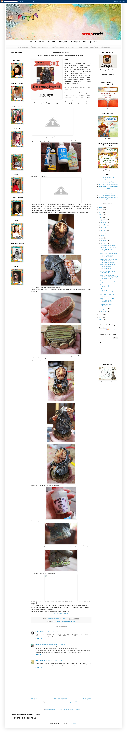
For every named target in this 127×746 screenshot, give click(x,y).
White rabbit (40, 660)
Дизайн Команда (108, 178)
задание (108, 189)
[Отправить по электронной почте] (70, 619)
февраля (104, 309)
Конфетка (108, 180)
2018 (101, 207)
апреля (103, 240)
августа (104, 230)
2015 (101, 215)
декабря (104, 220)
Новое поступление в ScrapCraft (107, 285)
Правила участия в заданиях (40, 47)
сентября (104, 227)
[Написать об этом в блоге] (72, 619)
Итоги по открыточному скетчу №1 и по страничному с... (108, 255)
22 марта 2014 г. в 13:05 (55, 644)
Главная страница (22, 47)
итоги (108, 191)
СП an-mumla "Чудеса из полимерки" (63, 621)
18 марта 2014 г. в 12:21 (49, 631)
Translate (114, 330)
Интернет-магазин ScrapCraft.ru (88, 47)
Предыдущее (87, 699)
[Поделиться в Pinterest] (78, 619)
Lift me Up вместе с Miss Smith (107, 295)
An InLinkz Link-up (61, 613)
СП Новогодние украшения (108, 184)
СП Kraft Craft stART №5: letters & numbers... (108, 249)
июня (103, 235)
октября (104, 225)
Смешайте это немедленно (108, 186)
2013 (101, 315)
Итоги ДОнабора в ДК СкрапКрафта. (107, 265)
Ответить (39, 638)
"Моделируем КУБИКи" (107, 245)
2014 (101, 217)
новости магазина (108, 195)
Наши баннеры (106, 47)
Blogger (74, 723)
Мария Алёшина (41, 644)
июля (103, 233)
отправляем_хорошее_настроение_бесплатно (108, 198)
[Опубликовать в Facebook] (76, 619)
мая (102, 238)
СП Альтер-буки (108, 182)
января (103, 311)
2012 (101, 317)
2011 (101, 320)
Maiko (37, 631)
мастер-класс (108, 193)
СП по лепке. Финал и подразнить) (108, 272)
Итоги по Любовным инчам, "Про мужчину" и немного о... (109, 277)
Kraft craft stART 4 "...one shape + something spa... (107, 300)
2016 (101, 212)
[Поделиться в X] (74, 619)
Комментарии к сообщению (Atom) (67, 702)
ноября (103, 222)
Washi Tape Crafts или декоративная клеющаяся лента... (108, 260)
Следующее (34, 699)
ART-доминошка (105, 269)
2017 (101, 210)
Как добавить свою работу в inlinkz (63, 47)
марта (103, 243)
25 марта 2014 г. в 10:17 (55, 660)
